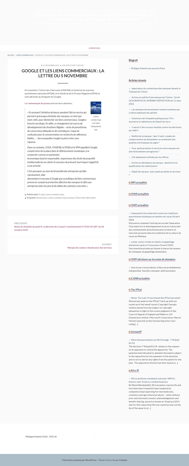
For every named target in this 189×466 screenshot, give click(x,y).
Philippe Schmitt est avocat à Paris (148, 68)
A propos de (94, 48)
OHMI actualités (140, 193)
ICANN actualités (140, 278)
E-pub (42, 194)
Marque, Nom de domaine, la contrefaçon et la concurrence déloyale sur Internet (94, 17)
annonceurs (41, 197)
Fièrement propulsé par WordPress (79, 460)
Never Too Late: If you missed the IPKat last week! (155, 297)
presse (71, 197)
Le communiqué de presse (37, 103)
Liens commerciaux (54, 194)
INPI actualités (139, 182)
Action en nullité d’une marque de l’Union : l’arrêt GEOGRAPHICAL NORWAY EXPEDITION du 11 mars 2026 (155, 100)
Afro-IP (135, 370)
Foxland (123, 460)
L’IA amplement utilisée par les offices (150, 157)
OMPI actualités (140, 205)
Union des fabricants (85, 197)
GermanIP (136, 331)
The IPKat (136, 289)
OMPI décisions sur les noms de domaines (153, 259)
